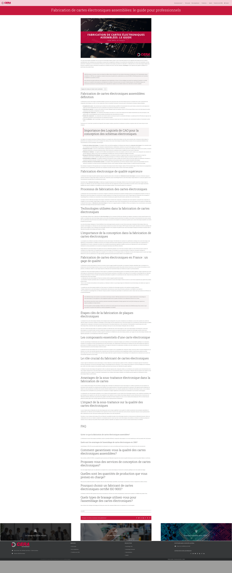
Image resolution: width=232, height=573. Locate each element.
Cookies (183, 559)
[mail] (201, 553)
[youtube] (195, 553)
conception (106, 155)
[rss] (199, 553)
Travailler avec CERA (75, 552)
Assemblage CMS (128, 546)
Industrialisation (128, 552)
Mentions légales (171, 559)
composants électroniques (136, 145)
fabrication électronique (94, 182)
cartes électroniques (104, 216)
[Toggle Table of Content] (104, 89)
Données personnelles (178, 559)
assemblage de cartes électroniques (116, 442)
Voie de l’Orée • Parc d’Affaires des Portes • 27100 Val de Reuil (26, 550)
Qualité (127, 555)
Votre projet (73, 546)
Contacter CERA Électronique (19, 553)
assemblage (125, 65)
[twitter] (193, 553)
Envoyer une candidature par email (183, 546)
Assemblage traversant (130, 549)
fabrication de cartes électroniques (128, 175)
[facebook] (190, 553)
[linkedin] (203, 553)
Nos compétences (75, 549)
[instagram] (197, 553)
